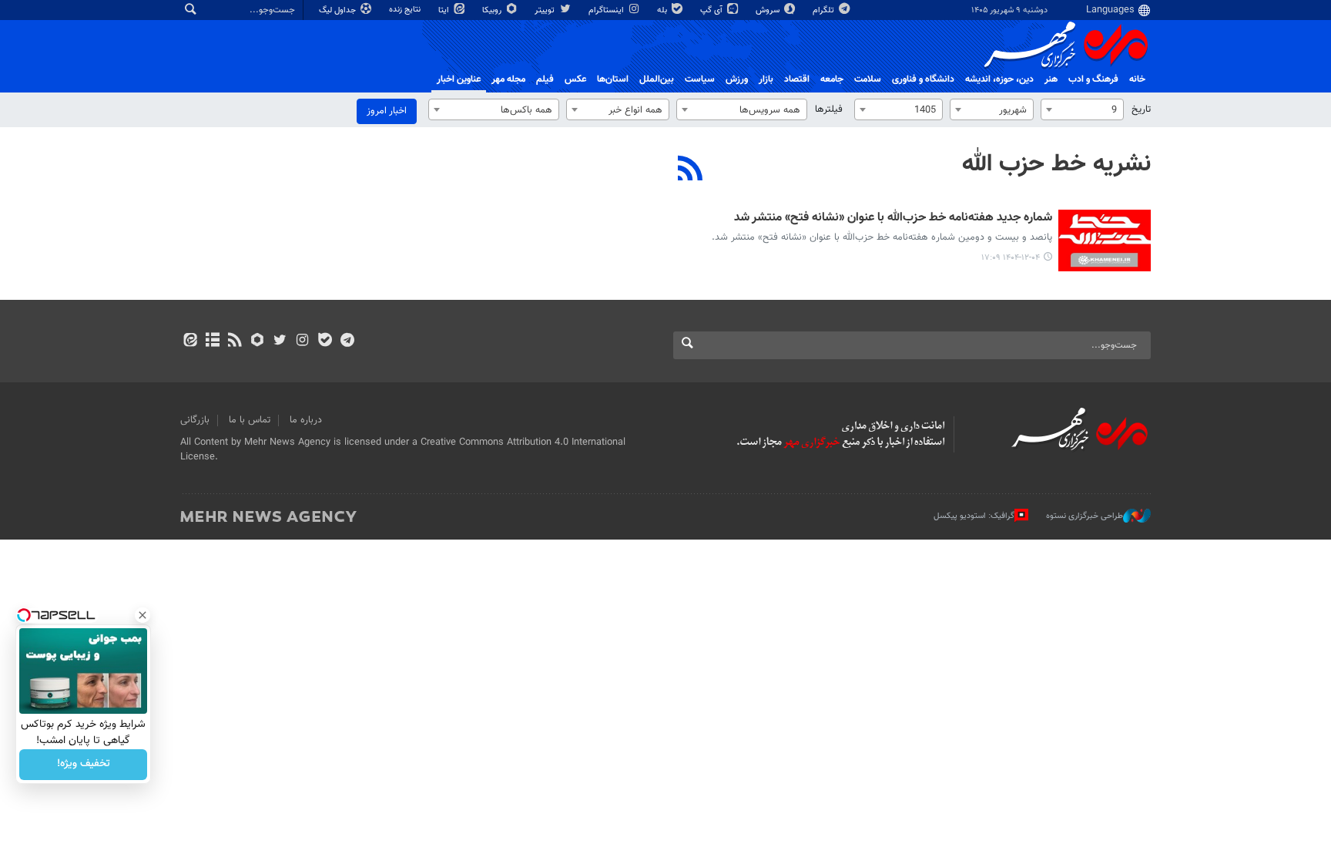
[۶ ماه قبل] (1104, 240)
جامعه (831, 79)
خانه (1137, 79)
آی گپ (712, 10)
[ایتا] (189, 341)
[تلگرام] (347, 341)
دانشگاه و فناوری (923, 79)
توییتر (546, 10)
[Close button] (142, 615)
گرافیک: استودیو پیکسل (974, 515)
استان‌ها (613, 79)
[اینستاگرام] (302, 341)
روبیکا (493, 10)
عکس (575, 79)
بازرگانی (195, 420)
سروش (769, 10)
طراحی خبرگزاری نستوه (1084, 515)
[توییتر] (280, 341)
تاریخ (1141, 109)
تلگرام (824, 10)
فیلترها (829, 109)
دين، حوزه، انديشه (999, 79)
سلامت (867, 79)
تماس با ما (249, 420)
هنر (1051, 79)
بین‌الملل (656, 79)
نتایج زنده (406, 9)
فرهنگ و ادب (1093, 79)
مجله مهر (508, 79)
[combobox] (1082, 109)
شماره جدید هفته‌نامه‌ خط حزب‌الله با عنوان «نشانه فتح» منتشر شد (893, 218)
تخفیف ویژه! (83, 764)
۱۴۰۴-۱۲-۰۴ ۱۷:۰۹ (1010, 257)
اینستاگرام (607, 10)
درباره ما (306, 420)
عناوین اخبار (459, 79)
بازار (766, 79)
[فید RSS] (234, 341)
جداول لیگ (338, 10)
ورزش (737, 79)
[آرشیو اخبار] (212, 341)
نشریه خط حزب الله (1056, 164)
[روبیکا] (257, 341)
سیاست (700, 79)
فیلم (545, 79)
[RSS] (690, 170)
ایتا (444, 10)
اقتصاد (797, 79)
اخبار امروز (387, 111)
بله (663, 10)
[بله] (324, 341)
